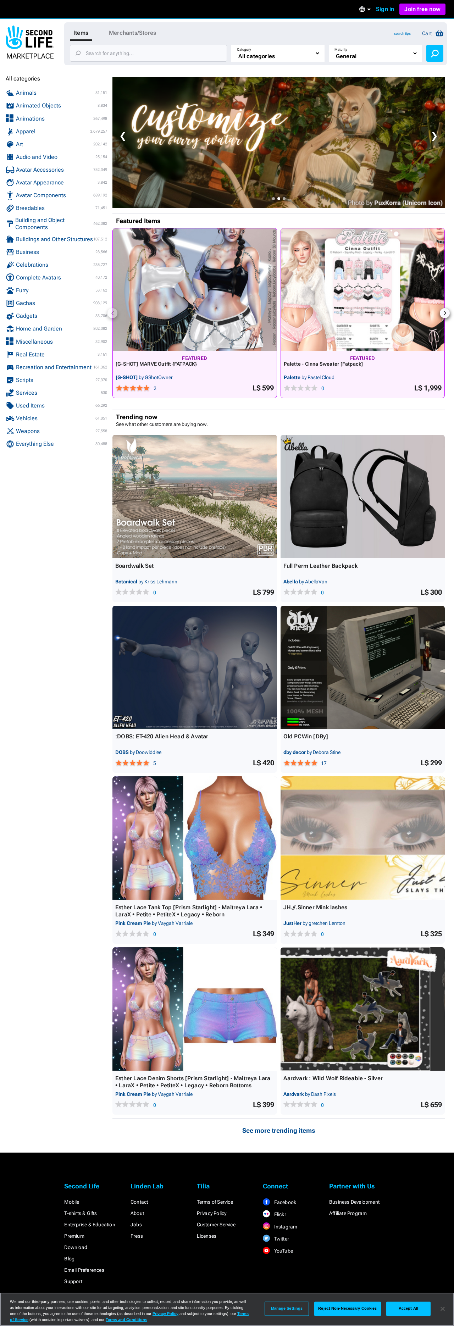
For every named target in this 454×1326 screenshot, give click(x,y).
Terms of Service (215, 1202)
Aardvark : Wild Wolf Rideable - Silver (333, 1078)
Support (73, 1281)
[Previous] (112, 313)
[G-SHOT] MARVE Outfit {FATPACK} (156, 364)
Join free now (422, 9)
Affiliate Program (348, 1213)
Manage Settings (287, 1308)
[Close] (442, 1308)
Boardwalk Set (134, 565)
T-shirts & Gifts (80, 1213)
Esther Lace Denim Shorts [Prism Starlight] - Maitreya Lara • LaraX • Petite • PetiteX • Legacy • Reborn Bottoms (193, 1082)
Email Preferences (84, 1270)
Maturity (340, 49)
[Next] (445, 313)
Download (75, 1247)
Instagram (285, 1227)
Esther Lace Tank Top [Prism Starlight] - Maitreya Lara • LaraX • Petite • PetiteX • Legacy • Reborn (188, 911)
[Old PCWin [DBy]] (363, 667)
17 (324, 763)
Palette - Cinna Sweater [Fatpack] (323, 364)
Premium (74, 1236)
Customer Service (216, 1224)
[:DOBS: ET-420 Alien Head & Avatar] (194, 667)
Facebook (284, 1202)
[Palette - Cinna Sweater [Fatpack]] (363, 289)
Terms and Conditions (126, 1319)
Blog (69, 1258)
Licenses (207, 1236)
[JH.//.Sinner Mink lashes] (363, 838)
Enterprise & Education (89, 1224)
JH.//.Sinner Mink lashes (315, 907)
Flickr (279, 1214)
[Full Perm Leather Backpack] (363, 496)
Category (244, 49)
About (137, 1213)
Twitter (281, 1239)
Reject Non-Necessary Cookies (347, 1308)
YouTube (283, 1251)
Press (137, 1236)
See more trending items (278, 1130)
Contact (139, 1202)
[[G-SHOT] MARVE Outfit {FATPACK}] (195, 289)
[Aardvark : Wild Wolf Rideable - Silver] (363, 1009)
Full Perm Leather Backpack (320, 565)
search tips (402, 33)
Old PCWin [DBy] (305, 736)
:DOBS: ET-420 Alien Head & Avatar (162, 736)
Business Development (354, 1202)
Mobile (71, 1202)
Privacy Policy (212, 1213)
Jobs (136, 1224)
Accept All (408, 1308)
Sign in (385, 9)
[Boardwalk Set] (194, 496)
